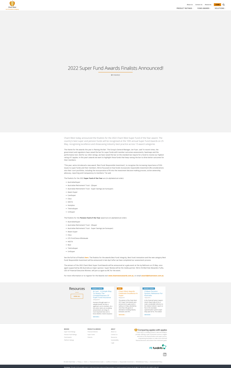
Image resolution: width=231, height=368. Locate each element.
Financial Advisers (93, 332)
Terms (86, 362)
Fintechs (90, 337)
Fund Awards (203, 8)
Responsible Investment (127, 362)
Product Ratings (184, 8)
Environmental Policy (156, 362)
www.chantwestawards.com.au (121, 276)
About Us (190, 4)
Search (224, 4)
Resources (208, 4)
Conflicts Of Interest (111, 362)
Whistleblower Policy (142, 362)
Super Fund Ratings (69, 332)
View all (77, 296)
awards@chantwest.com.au (152, 276)
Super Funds (91, 334)
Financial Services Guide (97, 362)
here (87, 257)
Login (217, 4)
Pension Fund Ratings (70, 334)
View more (96, 317)
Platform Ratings (69, 340)
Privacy (79, 362)
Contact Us (198, 4)
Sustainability (115, 340)
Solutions (219, 8)
